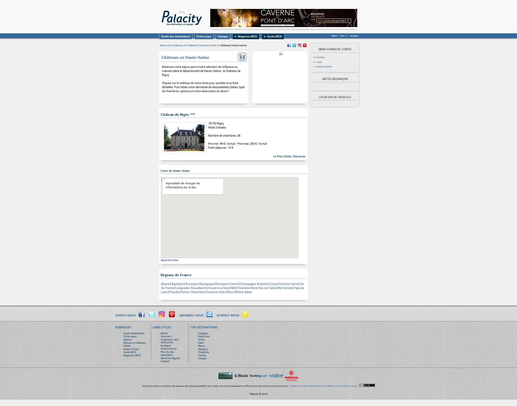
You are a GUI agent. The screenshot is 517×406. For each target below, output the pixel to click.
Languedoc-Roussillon (190, 288)
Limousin (211, 288)
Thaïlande (203, 352)
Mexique (203, 349)
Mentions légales (170, 358)
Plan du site (167, 352)
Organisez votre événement (170, 341)
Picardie (174, 292)
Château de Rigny (175, 115)
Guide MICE (129, 352)
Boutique (354, 36)
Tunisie (202, 355)
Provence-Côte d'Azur (220, 292)
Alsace (165, 284)
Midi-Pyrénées (240, 288)
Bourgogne (207, 284)
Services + (166, 336)
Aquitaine (177, 284)
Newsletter (167, 355)
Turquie (202, 358)
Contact (165, 361)
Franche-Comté (289, 284)
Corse (273, 284)
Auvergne (192, 284)
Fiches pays (130, 336)
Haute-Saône (324, 66)
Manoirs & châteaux (171, 45)
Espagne (203, 333)
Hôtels (127, 346)
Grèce (201, 339)
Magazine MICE (132, 355)
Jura (319, 61)
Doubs (321, 57)
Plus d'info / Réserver (291, 156)
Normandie (285, 288)
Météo (334, 36)
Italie (201, 343)
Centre (234, 284)
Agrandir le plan (169, 260)
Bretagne (222, 284)
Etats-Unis (204, 336)
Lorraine (224, 288)
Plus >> (343, 36)
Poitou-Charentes (192, 292)
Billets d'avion (131, 349)
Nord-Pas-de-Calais (263, 288)
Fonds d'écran (169, 348)
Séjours (127, 339)
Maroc (201, 346)
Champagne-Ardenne (254, 284)
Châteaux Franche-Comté (201, 45)
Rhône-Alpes (243, 292)
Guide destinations (134, 333)
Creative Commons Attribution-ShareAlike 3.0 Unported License (323, 386)
